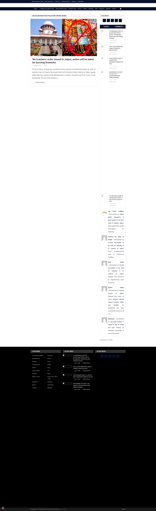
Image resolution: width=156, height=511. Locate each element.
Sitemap (124, 509)
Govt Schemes (36, 364)
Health (49, 364)
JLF (48, 370)
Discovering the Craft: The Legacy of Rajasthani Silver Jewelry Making (116, 75)
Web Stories (81, 1)
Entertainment (36, 358)
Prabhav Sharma (112, 42)
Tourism (34, 387)
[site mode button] (121, 9)
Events (85, 8)
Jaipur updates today (61, 8)
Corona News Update (37, 355)
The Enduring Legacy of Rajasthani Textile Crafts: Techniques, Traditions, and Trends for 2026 (116, 35)
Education (50, 355)
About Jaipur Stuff (49, 1)
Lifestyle (34, 373)
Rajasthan (34, 381)
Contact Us (57, 1)
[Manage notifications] (3, 508)
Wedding (108, 8)
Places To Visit (72, 8)
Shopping (91, 8)
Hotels (79, 8)
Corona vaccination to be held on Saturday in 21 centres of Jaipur (116, 245)
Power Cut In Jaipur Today (47, 8)
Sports (34, 384)
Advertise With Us (66, 1)
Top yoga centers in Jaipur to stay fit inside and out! (116, 324)
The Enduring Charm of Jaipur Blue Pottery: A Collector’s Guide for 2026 (116, 198)
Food (96, 8)
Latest (106, 26)
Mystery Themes (62, 509)
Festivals (101, 8)
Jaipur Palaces (36, 370)
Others (114, 8)
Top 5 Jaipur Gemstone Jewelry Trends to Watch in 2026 (116, 48)
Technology (50, 384)
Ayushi (45, 65)
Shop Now (74, 1)
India (48, 367)
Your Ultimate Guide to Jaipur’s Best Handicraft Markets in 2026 (116, 61)
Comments (119, 26)
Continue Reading (39, 82)
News (35, 8)
